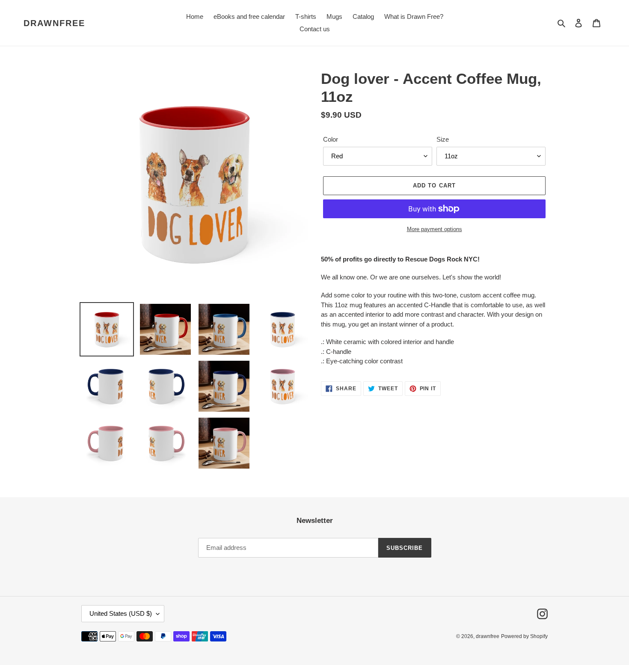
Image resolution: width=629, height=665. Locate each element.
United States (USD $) (120, 613)
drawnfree (54, 23)
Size (442, 139)
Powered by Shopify (524, 636)
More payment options (434, 229)
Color (330, 139)
